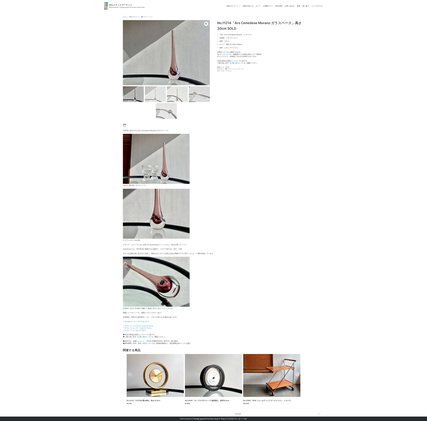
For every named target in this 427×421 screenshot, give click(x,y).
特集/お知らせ (248, 6)
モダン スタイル (226, 71)
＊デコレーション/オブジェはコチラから (138, 326)
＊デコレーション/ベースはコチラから (137, 328)
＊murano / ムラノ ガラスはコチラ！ (137, 321)
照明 (139, 343)
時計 (144, 343)
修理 (298, 6)
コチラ (224, 52)
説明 (124, 125)
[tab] (124, 125)
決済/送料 (278, 6)
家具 (134, 343)
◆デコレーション (147, 17)
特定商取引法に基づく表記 (237, 419)
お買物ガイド (268, 6)
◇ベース (241, 69)
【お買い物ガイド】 (236, 63)
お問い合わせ (290, 6)
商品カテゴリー (134, 17)
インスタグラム (317, 6)
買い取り (305, 6)
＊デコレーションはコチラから (134, 330)
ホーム (125, 17)
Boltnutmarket (186, 419)
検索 (318, 414)
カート (258, 6)
